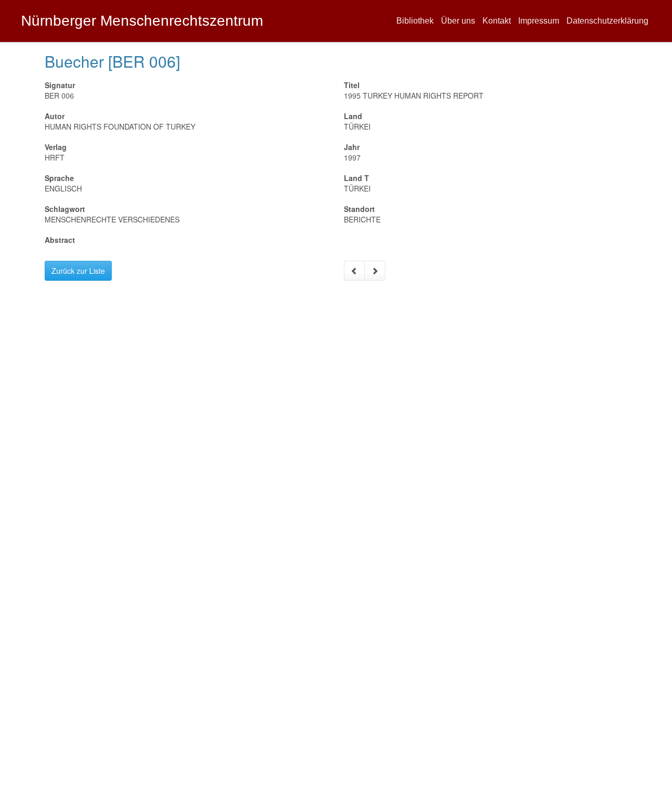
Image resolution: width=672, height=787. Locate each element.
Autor (55, 116)
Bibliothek (415, 20)
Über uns (458, 20)
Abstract (60, 240)
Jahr (352, 147)
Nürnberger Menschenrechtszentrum (142, 21)
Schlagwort (65, 209)
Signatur (60, 85)
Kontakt (496, 20)
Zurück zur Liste (78, 270)
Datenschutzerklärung (607, 20)
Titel (352, 85)
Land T (356, 178)
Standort (359, 209)
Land (353, 116)
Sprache (59, 178)
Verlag (56, 147)
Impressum (538, 20)
